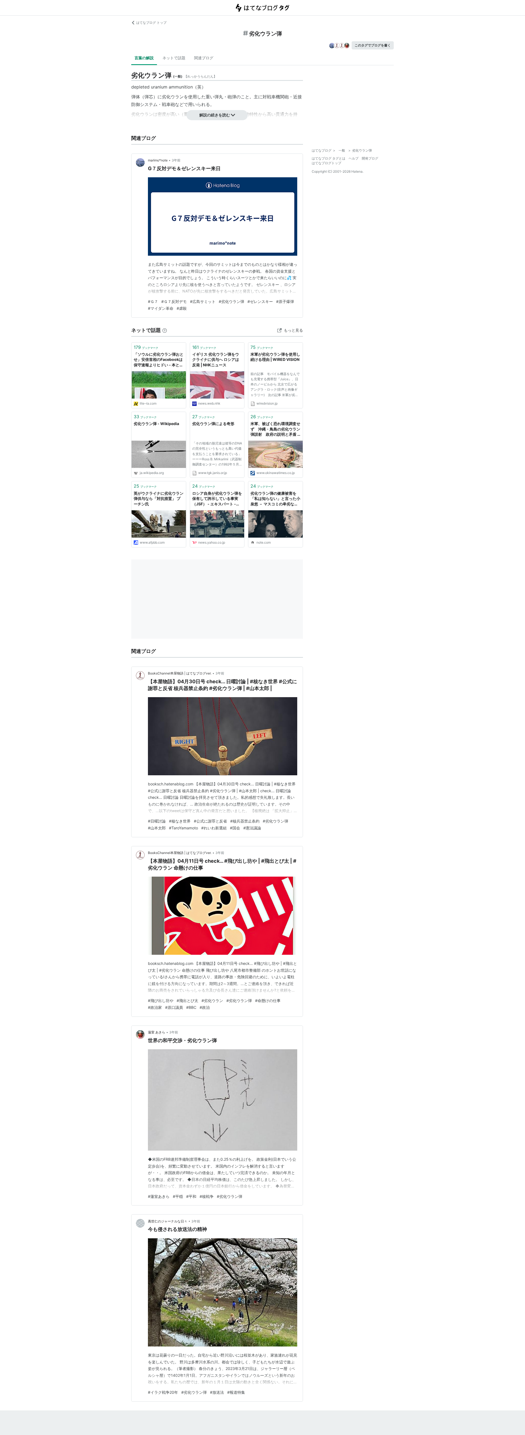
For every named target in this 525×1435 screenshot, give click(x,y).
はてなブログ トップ (151, 22)
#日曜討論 (157, 821)
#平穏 (178, 1196)
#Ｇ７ (153, 301)
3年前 (176, 160)
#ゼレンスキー (260, 301)
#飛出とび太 (187, 1000)
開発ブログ (370, 158)
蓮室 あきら (156, 1032)
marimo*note (158, 160)
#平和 (191, 1196)
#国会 (235, 828)
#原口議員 (174, 1007)
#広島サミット (202, 301)
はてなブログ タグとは (328, 158)
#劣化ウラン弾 (231, 301)
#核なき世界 (180, 821)
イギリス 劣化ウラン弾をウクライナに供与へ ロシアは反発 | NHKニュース (215, 359)
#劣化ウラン (212, 1000)
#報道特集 (236, 1392)
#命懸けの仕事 (268, 1000)
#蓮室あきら (159, 1196)
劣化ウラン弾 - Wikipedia (156, 423)
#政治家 (155, 1007)
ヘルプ (353, 158)
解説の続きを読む (214, 115)
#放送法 (217, 1392)
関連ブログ (203, 57)
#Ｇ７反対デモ (174, 301)
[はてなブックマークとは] (164, 330)
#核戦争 (207, 1196)
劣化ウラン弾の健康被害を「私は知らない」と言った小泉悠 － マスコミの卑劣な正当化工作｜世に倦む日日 (275, 499)
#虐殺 (182, 308)
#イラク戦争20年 (163, 1392)
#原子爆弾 (285, 301)
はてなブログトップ (326, 163)
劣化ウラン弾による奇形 (213, 423)
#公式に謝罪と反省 (210, 821)
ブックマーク (146, 347)
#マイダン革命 (160, 308)
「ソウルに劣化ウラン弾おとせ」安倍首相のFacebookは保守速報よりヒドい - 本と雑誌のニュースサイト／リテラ (158, 360)
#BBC (191, 1007)
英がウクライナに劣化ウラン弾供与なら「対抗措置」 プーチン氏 (158, 498)
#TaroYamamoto (183, 828)
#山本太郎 (157, 828)
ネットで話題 (173, 57)
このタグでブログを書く (373, 45)
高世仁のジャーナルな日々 (167, 1221)
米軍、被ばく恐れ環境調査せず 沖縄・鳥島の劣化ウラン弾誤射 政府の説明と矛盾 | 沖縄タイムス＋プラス (275, 429)
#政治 (205, 1007)
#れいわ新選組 (214, 828)
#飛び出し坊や (160, 1000)
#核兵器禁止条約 (244, 821)
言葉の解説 (144, 57)
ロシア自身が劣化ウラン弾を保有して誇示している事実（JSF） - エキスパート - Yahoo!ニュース (217, 499)
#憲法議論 (252, 828)
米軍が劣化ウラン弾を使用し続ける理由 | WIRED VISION (275, 357)
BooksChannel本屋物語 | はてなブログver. (179, 673)
